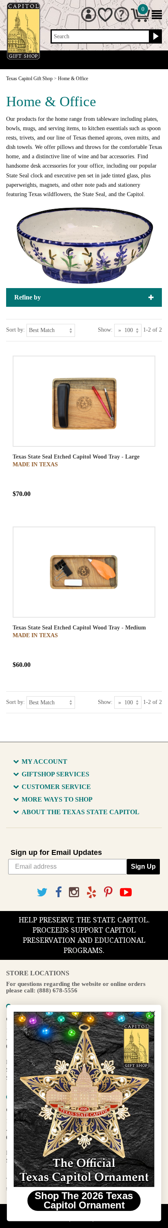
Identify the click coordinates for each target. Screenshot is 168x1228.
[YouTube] (126, 892)
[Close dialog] (152, 1014)
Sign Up (143, 866)
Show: (105, 330)
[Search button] (155, 37)
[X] (42, 892)
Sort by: (15, 330)
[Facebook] (58, 892)
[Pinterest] (108, 892)
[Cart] (140, 20)
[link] (84, 1099)
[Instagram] (74, 892)
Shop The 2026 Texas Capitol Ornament (84, 1201)
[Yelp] (91, 892)
